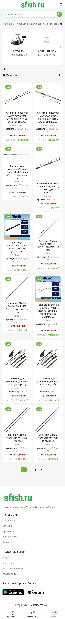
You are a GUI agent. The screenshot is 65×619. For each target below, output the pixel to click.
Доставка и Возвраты (14, 569)
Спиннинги (8, 521)
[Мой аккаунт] (61, 5)
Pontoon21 (17, 125)
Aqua (17, 388)
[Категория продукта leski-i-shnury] (46, 45)
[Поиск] (59, 14)
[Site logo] (32, 4)
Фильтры (11, 75)
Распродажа (9, 574)
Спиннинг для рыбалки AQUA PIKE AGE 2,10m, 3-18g (48, 381)
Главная (7, 24)
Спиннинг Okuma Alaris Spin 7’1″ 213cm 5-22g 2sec (17, 438)
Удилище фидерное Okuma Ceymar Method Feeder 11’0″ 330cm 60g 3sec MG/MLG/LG (48, 311)
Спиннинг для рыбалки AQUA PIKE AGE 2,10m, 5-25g (17, 381)
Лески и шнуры (10, 537)
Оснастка (7, 542)
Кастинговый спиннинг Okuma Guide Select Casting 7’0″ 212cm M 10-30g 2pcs (17, 172)
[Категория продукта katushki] (19, 45)
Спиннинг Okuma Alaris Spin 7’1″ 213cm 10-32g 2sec (48, 438)
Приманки (8, 531)
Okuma (17, 182)
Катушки (7, 526)
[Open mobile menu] (4, 5)
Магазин (7, 563)
